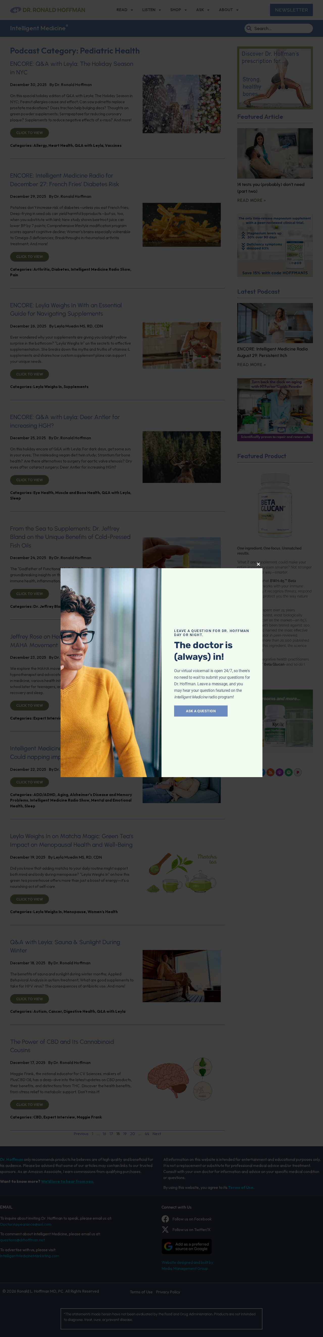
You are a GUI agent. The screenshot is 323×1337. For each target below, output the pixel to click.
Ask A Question (201, 711)
